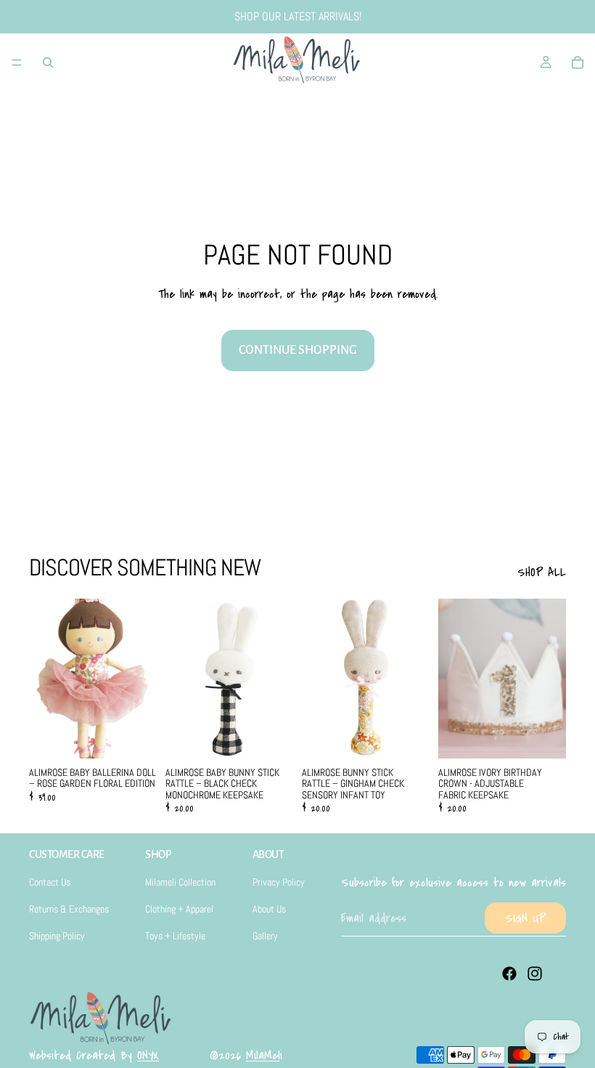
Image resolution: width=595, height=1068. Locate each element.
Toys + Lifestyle (175, 935)
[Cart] (578, 62)
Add (146, 735)
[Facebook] (509, 973)
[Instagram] (534, 973)
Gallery (265, 935)
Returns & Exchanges (69, 908)
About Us (269, 908)
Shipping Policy (57, 935)
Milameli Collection (180, 882)
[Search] (48, 62)
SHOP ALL (541, 572)
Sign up (525, 918)
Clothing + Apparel (179, 908)
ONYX (148, 1055)
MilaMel (263, 1055)
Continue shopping (298, 350)
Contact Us (49, 882)
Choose (419, 735)
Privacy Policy (279, 882)
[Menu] (16, 62)
